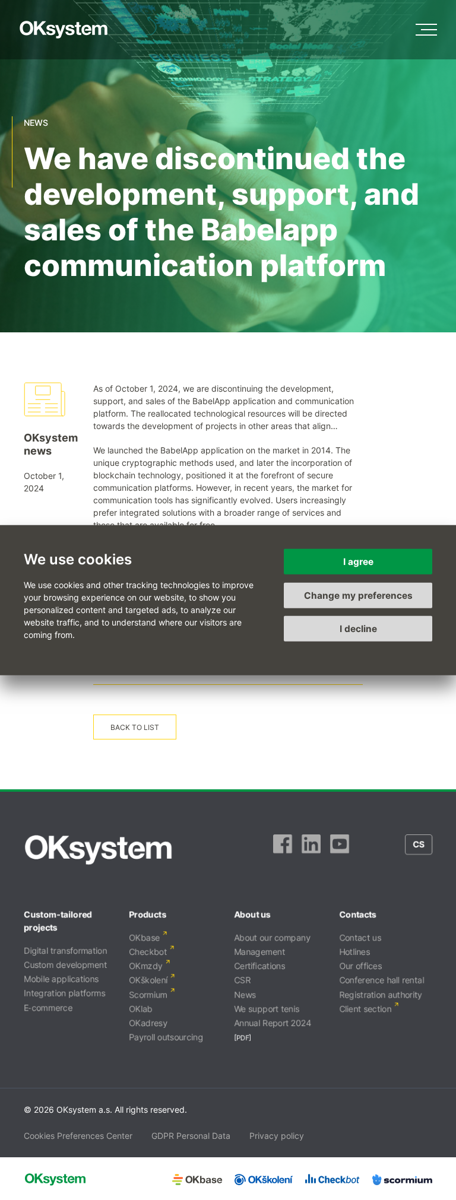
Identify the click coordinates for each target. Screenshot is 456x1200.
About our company (272, 937)
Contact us (360, 937)
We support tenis (266, 1009)
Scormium (148, 994)
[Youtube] (339, 849)
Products (147, 914)
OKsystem (63, 30)
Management (259, 952)
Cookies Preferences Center (78, 1136)
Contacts (357, 914)
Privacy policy (276, 1136)
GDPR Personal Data (190, 1136)
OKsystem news (51, 444)
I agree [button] (358, 561)
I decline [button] (358, 628)
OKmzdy (146, 966)
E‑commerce (48, 1007)
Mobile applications (61, 979)
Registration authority (380, 994)
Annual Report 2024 (272, 1023)
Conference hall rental (381, 980)
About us (252, 914)
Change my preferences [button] (358, 595)
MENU (426, 30)
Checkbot (148, 952)
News (245, 994)
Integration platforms (64, 993)
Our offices (360, 966)
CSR (242, 980)
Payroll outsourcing (166, 1037)
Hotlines (354, 952)
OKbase (144, 937)
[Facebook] (282, 849)
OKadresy (148, 1023)
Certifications (259, 966)
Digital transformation (65, 950)
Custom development (65, 965)
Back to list (134, 727)
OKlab (141, 1009)
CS (419, 844)
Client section (365, 1009)
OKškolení (148, 980)
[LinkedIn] (311, 849)
